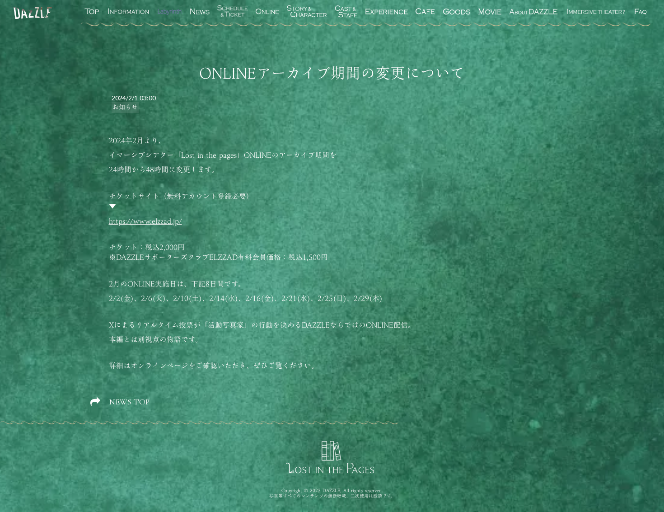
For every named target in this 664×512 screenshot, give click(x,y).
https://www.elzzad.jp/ (145, 221)
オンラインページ (159, 365)
